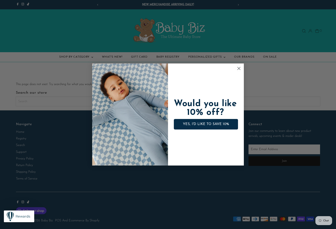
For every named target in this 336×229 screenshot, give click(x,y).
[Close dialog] (238, 68)
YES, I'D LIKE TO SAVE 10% (206, 124)
